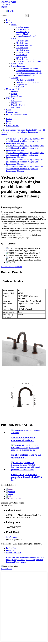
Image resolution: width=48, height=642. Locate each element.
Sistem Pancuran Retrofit (26, 36)
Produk (9, 22)
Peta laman (10, 550)
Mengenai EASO (13, 89)
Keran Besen (21, 54)
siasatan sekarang (8, 505)
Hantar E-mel (6, 568)
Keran (13, 38)
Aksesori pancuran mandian (27, 82)
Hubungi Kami (12, 112)
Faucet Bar (30, 560)
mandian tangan (22, 27)
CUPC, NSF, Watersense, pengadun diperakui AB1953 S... (26, 477)
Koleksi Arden (22, 43)
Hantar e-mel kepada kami (11, 266)
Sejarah (14, 94)
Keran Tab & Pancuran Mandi (28, 61)
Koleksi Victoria (23, 52)
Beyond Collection (24, 45)
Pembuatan (15, 107)
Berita (8, 110)
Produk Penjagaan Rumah (16, 114)
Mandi (14, 25)
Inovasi (14, 103)
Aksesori (14, 77)
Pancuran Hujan (22, 32)
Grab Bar (20, 87)
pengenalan (15, 91)
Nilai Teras (10, 98)
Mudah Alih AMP (13, 553)
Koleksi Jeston (22, 48)
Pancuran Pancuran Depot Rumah (24, 561)
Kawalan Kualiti (18, 105)
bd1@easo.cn (11, 537)
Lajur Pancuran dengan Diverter (29, 73)
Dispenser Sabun (23, 84)
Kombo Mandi (22, 34)
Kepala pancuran (23, 29)
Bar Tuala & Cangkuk (25, 80)
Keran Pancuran (12, 557)
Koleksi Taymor (22, 50)
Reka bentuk (16, 100)
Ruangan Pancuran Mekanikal (28, 71)
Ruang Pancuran (18, 66)
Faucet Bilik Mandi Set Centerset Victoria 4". (23, 439)
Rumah (9, 20)
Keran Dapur (21, 57)
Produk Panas (11, 548)
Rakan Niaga (16, 96)
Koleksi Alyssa (22, 41)
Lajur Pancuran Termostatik (27, 68)
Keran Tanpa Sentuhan (25, 59)
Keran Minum (17, 64)
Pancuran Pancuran (28, 557)
